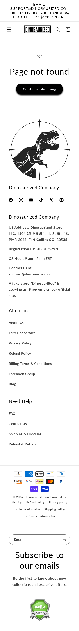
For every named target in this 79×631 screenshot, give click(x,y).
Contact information (42, 516)
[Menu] (9, 29)
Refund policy (35, 502)
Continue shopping (39, 89)
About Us (16, 323)
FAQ (12, 413)
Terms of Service (22, 333)
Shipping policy (54, 509)
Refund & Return (22, 444)
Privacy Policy (20, 343)
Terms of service (29, 509)
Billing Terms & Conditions (30, 364)
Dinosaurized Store (37, 497)
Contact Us (18, 424)
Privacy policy (58, 502)
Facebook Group (22, 374)
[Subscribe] (65, 539)
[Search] (58, 29)
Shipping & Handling (25, 434)
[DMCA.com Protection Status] (39, 610)
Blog (12, 384)
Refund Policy (20, 353)
